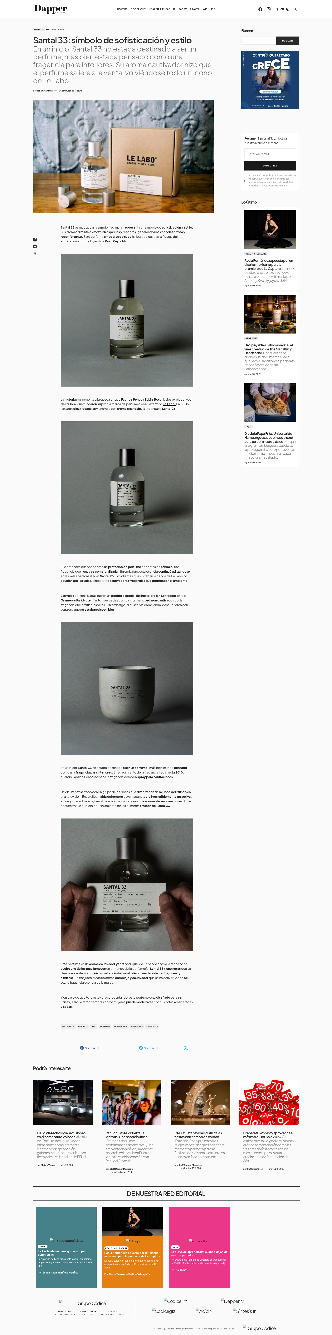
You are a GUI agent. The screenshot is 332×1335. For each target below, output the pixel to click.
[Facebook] (260, 9)
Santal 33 (152, 1026)
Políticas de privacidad (163, 1329)
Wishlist (39, 29)
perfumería (121, 1026)
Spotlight (251, 338)
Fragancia (68, 1026)
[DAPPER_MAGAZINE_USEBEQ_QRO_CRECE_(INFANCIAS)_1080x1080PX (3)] (270, 79)
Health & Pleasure (256, 254)
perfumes (137, 1026)
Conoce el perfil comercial (112, 1314)
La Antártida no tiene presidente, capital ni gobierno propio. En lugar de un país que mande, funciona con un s (65, 1262)
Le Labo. (169, 404)
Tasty (249, 427)
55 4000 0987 (87, 1314)
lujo (93, 1026)
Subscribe (270, 165)
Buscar (247, 30)
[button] (282, 9)
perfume (105, 1026)
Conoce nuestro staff (65, 1314)
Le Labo (83, 1026)
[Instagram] (269, 9)
